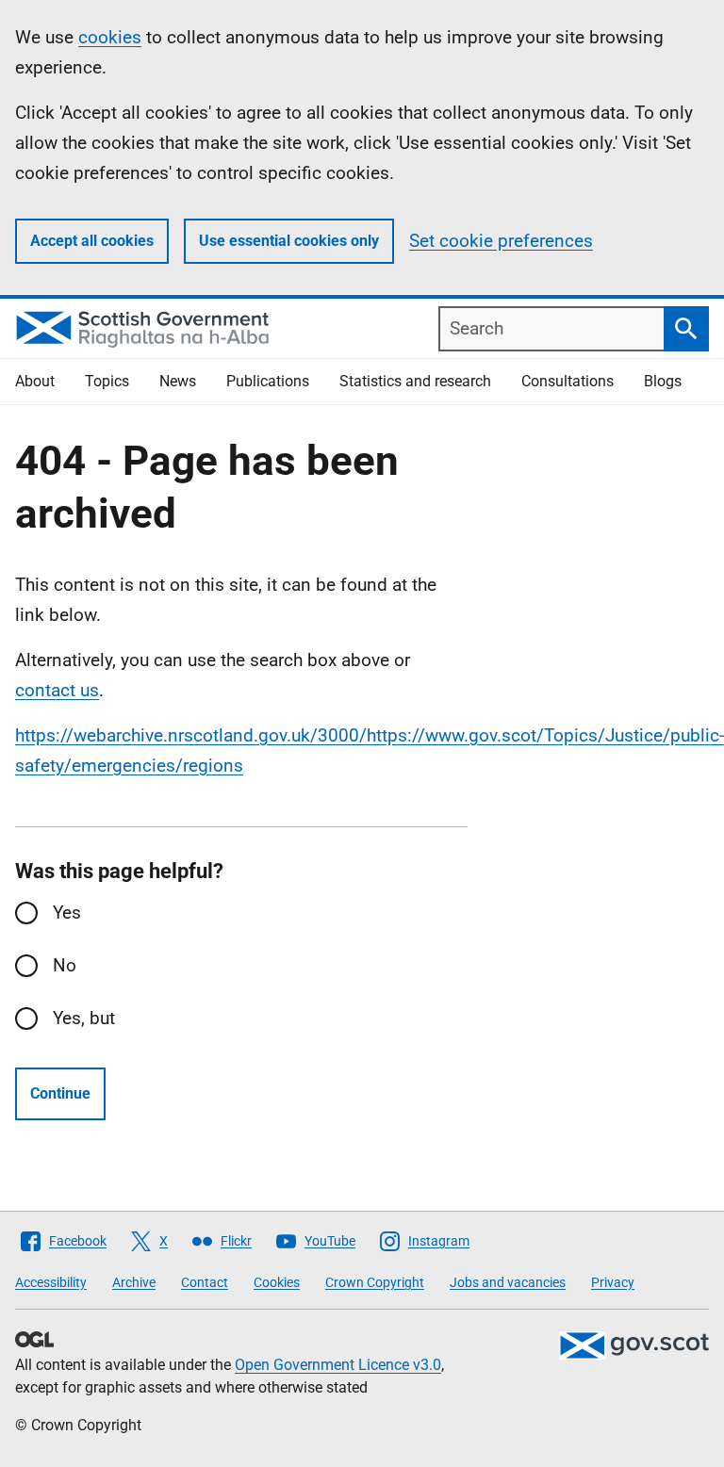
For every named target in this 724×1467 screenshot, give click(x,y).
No (64, 965)
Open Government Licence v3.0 (338, 1365)
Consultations (567, 381)
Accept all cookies (92, 241)
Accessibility (51, 1282)
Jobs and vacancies (508, 1282)
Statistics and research (415, 381)
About (35, 381)
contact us (57, 690)
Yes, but (84, 1018)
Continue (60, 1093)
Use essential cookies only (289, 241)
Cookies (277, 1282)
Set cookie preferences (501, 241)
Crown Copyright (374, 1282)
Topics (107, 381)
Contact (204, 1282)
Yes (67, 912)
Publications (267, 381)
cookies (109, 37)
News (177, 381)
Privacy (612, 1282)
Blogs (663, 381)
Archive (134, 1282)
